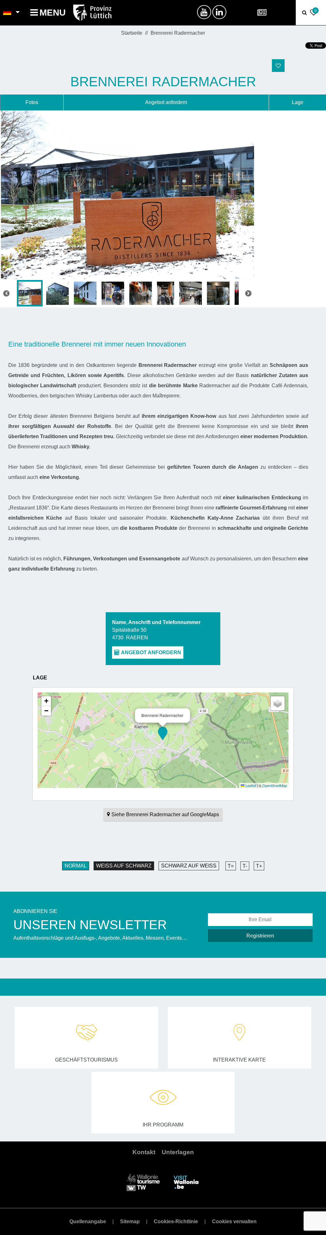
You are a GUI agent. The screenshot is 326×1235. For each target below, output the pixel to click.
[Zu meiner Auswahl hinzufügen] (278, 65)
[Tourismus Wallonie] (143, 1182)
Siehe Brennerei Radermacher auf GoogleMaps (165, 814)
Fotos (31, 102)
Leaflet (250, 785)
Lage (297, 102)
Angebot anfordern (166, 102)
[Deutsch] (7, 12)
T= (231, 866)
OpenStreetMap (274, 785)
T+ (259, 866)
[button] (162, 733)
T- (245, 866)
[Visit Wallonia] (186, 1182)
